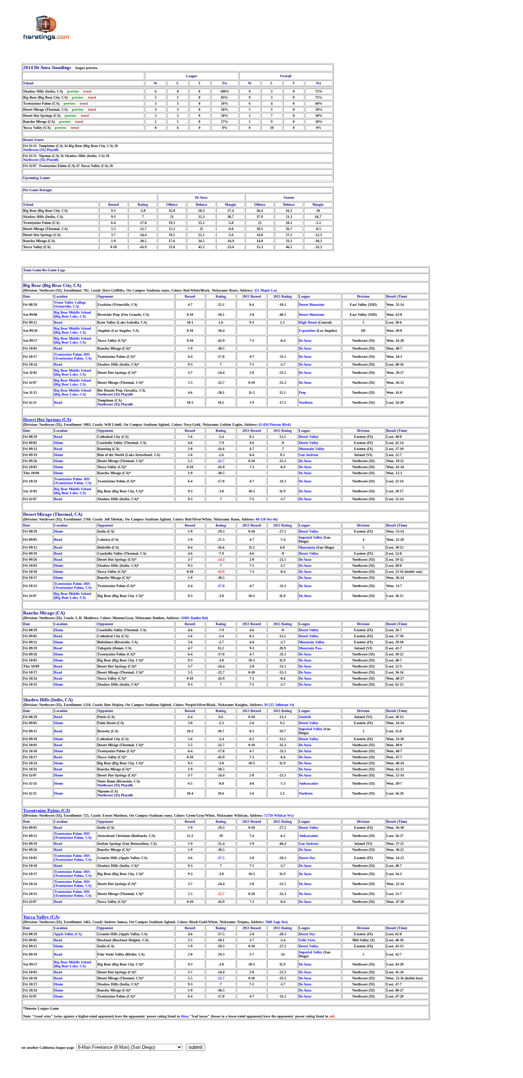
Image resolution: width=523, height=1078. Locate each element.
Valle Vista (307, 940)
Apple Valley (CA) (68, 934)
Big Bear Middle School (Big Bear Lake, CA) (72, 314)
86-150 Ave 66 (266, 519)
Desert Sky (307, 858)
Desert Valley (308, 437)
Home (58, 443)
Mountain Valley (311, 449)
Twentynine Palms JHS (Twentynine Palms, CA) (72, 356)
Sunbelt (305, 717)
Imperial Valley (310, 537)
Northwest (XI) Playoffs (41, 150)
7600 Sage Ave (275, 922)
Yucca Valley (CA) (41, 917)
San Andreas (308, 455)
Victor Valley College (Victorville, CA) (70, 304)
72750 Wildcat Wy (278, 815)
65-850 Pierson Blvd (274, 425)
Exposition (307, 331)
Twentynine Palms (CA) (46, 810)
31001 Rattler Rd (194, 618)
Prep (302, 392)
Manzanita (307, 547)
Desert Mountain (311, 305)
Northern (306, 402)
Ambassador (308, 783)
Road (58, 322)
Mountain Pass (310, 648)
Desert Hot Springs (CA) (47, 419)
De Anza (305, 340)
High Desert (308, 322)
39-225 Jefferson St (278, 705)
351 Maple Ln (265, 290)
